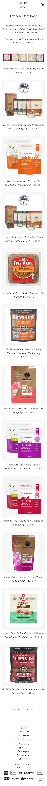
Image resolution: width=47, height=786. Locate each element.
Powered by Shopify (24, 767)
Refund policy (23, 735)
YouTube (24, 759)
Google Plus (25, 755)
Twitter (25, 748)
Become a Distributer (23, 739)
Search (23, 728)
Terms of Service (23, 732)
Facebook (25, 744)
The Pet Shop (23, 5)
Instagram (24, 751)
